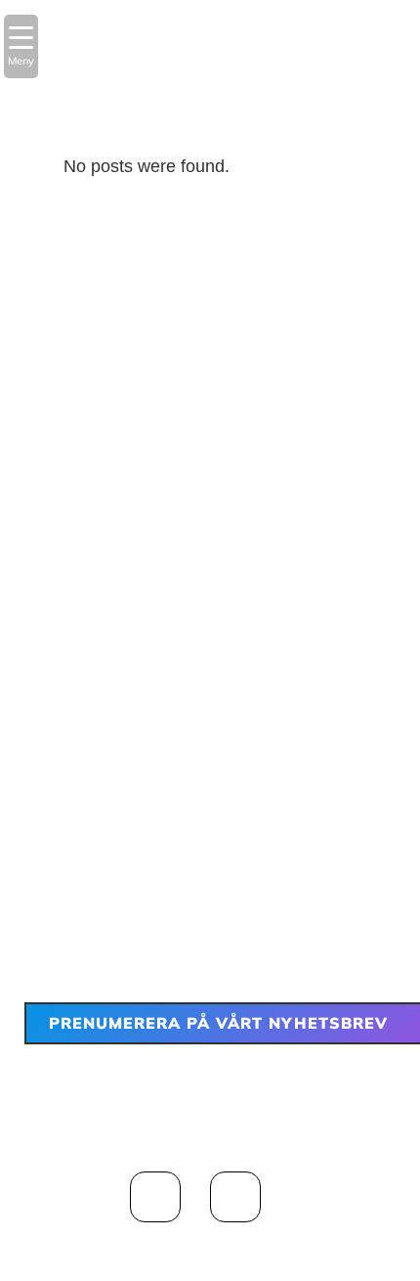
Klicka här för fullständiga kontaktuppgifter (210, 860)
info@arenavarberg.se (240, 831)
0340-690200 (266, 802)
